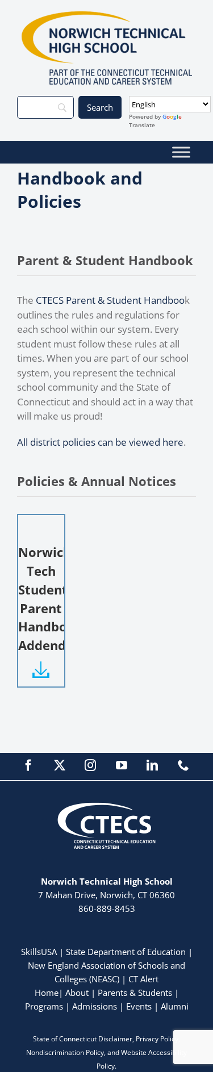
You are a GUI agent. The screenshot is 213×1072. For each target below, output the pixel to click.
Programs (44, 1006)
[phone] (183, 765)
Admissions (94, 1006)
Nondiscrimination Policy (65, 1052)
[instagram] (90, 765)
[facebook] (28, 765)
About (77, 992)
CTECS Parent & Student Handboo (110, 300)
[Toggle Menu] (181, 151)
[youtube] (121, 765)
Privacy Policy (157, 1039)
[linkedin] (152, 765)
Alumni (175, 1006)
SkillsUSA (40, 951)
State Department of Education (126, 951)
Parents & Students (135, 992)
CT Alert (143, 979)
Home (47, 992)
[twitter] (59, 765)
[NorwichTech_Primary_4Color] (107, 16)
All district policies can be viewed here (100, 442)
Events (139, 1006)
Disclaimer (115, 1039)
